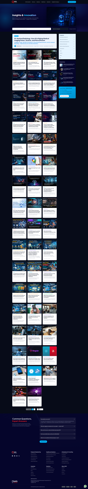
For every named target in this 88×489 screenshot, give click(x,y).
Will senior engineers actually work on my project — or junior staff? (52, 426)
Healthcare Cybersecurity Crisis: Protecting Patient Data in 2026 (49, 168)
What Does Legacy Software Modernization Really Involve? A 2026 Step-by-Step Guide (34, 104)
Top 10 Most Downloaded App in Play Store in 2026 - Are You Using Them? (19, 400)
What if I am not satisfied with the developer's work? (50, 437)
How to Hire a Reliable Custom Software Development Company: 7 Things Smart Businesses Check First (33, 253)
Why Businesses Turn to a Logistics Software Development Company (50, 379)
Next (40, 409)
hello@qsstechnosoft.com (35, 481)
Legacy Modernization (34, 461)
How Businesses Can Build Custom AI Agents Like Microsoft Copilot (19, 274)
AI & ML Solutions (33, 453)
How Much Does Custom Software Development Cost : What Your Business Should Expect (19, 252)
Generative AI (64, 456)
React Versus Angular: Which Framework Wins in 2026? (49, 359)
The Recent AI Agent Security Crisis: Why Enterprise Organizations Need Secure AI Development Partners (49, 190)
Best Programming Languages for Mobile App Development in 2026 (19, 359)
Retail (31, 470)
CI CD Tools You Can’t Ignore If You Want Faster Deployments (19, 338)
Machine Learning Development (66, 459)
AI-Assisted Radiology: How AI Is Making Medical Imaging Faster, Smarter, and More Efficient (31, 39)
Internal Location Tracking (50, 470)
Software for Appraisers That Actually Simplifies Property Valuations (49, 317)
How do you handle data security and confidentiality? (50, 433)
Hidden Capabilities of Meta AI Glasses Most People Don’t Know (49, 211)
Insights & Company (55, 1)
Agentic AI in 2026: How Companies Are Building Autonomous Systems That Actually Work (18, 148)
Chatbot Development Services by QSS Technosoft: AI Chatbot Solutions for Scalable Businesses (19, 232)
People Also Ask (43, 441)
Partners (63, 472)
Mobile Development (34, 456)
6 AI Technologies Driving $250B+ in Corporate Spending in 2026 (19, 189)
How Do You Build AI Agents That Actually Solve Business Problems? (34, 83)
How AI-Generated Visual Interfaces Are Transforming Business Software (48, 252)
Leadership (63, 470)
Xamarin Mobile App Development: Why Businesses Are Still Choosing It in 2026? (33, 379)
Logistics (32, 472)
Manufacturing (33, 475)
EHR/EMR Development (49, 456)
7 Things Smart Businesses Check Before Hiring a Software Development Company (49, 274)
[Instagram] (16, 455)
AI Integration (64, 454)
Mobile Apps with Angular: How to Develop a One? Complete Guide (34, 359)
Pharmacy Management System (51, 454)
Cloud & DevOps (33, 459)
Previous (29, 409)
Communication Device (49, 472)
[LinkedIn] (12, 455)
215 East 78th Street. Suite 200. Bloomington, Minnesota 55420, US (41, 480)
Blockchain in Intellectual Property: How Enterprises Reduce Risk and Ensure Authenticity (18, 318)
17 (37, 409)
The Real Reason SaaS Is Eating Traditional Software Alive (33, 400)
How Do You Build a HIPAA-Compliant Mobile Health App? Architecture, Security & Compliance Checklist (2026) (49, 126)
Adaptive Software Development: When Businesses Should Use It (19, 296)
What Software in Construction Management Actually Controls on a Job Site (34, 338)
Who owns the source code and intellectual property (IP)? (51, 430)
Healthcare (43, 1)
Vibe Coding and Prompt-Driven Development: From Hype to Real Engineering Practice (49, 63)
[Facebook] (14, 455)
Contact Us (63, 473)
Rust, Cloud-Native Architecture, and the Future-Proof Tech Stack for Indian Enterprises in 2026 (19, 211)
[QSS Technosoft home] (14, 2)
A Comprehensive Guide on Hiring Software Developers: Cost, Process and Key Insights (49, 147)
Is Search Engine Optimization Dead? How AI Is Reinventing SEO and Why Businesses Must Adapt (34, 211)
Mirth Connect (48, 459)
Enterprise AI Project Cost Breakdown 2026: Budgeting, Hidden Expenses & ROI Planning (49, 104)
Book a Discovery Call (72, 1)
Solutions (38, 1)
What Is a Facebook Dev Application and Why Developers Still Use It (19, 379)
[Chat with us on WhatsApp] (85, 486)
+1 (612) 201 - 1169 (33, 482)
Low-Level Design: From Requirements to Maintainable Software (33, 63)
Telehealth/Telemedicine (50, 461)
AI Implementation (64, 453)
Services (33, 1)
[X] (19, 455)
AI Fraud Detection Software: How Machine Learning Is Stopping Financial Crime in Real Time (19, 125)
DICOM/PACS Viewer (49, 467)
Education (32, 473)
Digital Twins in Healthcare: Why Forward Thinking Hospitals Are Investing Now (49, 296)
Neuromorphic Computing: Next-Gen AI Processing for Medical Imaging (34, 189)
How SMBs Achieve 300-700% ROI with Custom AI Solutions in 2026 (18, 168)
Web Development (33, 454)
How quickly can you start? (45, 419)
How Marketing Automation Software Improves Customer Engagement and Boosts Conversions (33, 275)
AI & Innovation (27, 1)
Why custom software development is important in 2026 (50, 232)
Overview (63, 467)
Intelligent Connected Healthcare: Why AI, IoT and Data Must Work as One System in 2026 (19, 63)
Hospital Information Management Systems (52, 453)
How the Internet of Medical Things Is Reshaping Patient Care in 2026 (19, 84)
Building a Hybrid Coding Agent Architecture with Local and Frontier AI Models (18, 104)
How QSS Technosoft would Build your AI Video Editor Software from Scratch (34, 232)
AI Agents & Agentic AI (65, 461)
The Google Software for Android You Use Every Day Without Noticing (34, 317)
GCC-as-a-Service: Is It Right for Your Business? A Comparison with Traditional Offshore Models (34, 125)
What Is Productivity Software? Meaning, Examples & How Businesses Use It (33, 296)
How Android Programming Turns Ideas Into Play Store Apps (49, 338)
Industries (48, 1)
